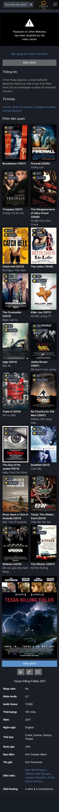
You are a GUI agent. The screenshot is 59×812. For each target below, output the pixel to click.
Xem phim (29, 663)
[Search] (31, 4)
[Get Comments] (38, 672)
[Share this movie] (29, 672)
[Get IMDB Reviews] (21, 672)
